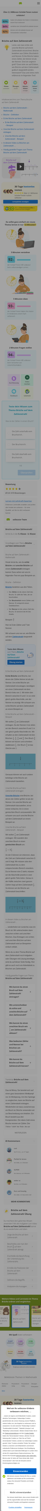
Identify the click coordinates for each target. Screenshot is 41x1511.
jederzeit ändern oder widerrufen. (26, 1456)
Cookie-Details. (29, 1433)
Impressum (28, 1507)
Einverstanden (20, 1471)
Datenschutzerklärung (12, 1433)
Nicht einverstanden (20, 1492)
